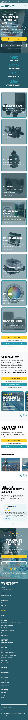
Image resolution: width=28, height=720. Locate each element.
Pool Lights (4, 660)
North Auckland (5, 685)
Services (3, 607)
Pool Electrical (4, 635)
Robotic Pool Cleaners (6, 657)
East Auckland (4, 677)
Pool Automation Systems (7, 662)
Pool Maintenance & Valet (7, 625)
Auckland (3, 670)
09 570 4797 (3, 593)
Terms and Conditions (6, 707)
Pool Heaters (4, 650)
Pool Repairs (4, 632)
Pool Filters (4, 647)
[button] (25, 6)
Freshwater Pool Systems (7, 642)
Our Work (3, 613)
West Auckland (4, 680)
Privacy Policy (4, 709)
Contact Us (4, 700)
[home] (7, 6)
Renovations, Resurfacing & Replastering (10, 622)
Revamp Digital (4, 715)
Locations (3, 615)
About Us (3, 605)
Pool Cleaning (4, 627)
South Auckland (5, 682)
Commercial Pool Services (7, 630)
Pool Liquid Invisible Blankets (8, 652)
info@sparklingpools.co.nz (6, 595)
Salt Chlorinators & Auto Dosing (8, 655)
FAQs (2, 697)
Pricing (3, 695)
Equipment (4, 610)
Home (2, 602)
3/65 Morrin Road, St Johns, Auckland (8, 589)
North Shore (4, 675)
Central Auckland (5, 672)
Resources (3, 692)
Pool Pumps (4, 645)
